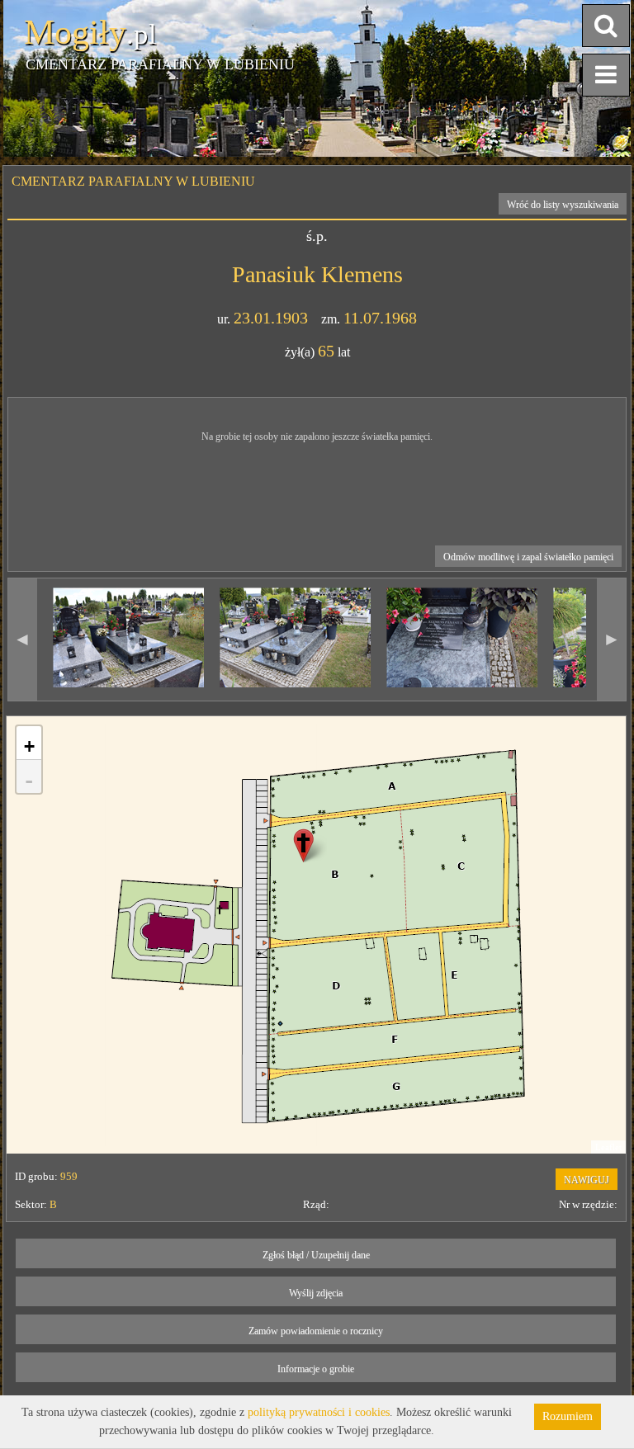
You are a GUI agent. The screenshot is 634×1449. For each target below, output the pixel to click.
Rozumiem (567, 1416)
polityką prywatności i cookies (319, 1412)
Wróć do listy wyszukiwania (562, 204)
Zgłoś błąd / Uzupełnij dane (316, 1255)
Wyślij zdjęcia (316, 1293)
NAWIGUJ (586, 1180)
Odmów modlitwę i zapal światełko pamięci (528, 557)
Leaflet (608, 1147)
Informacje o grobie (315, 1369)
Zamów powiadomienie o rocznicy (315, 1331)
